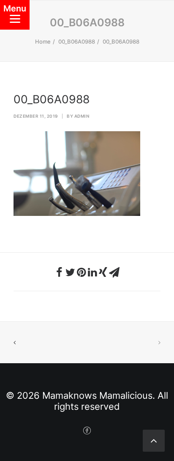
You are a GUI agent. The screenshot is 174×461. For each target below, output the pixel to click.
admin (82, 116)
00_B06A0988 (76, 41)
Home (43, 41)
